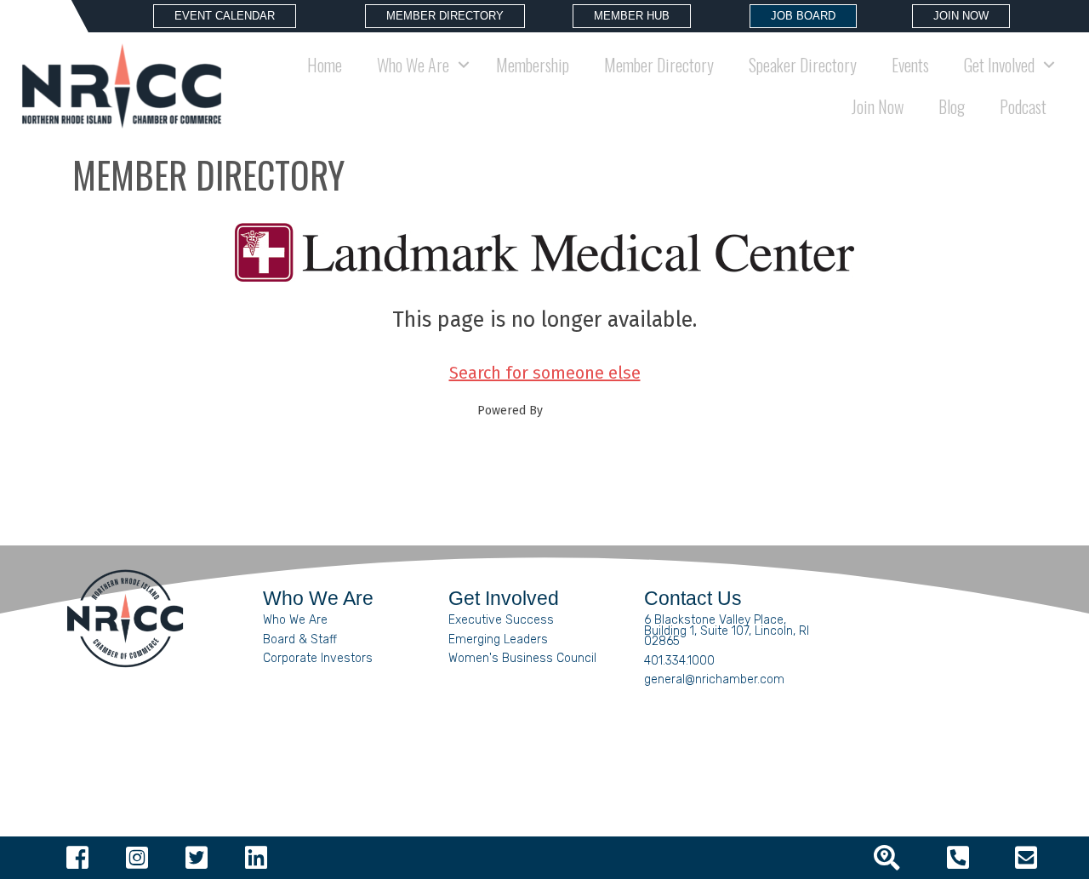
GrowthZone (579, 410)
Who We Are (295, 620)
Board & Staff (300, 639)
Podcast (1023, 106)
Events (910, 64)
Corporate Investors (318, 658)
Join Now (878, 106)
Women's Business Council (522, 658)
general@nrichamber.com (714, 679)
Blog (951, 106)
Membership (532, 64)
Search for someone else (545, 372)
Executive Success (501, 620)
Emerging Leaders (498, 639)
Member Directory (659, 64)
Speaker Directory (803, 64)
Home (324, 64)
